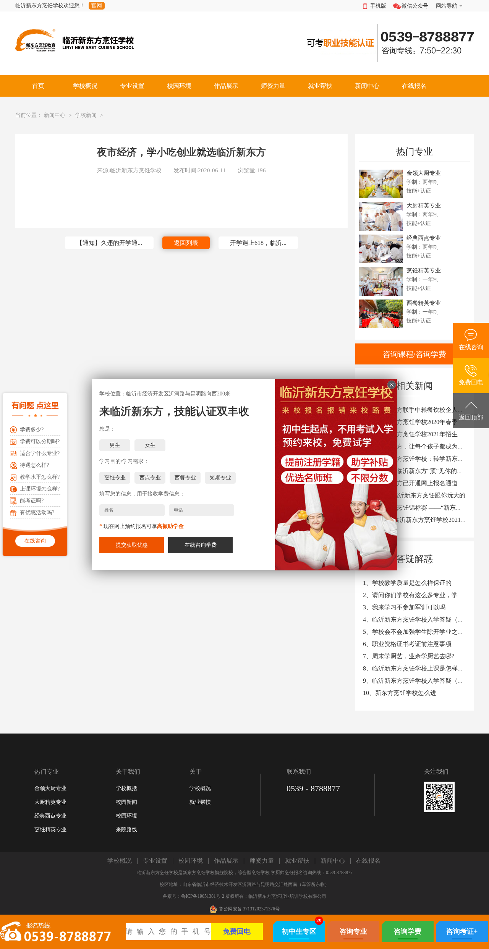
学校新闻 (86, 115)
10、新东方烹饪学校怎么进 (399, 693)
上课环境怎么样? (40, 489)
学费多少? (32, 429)
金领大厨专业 (50, 788)
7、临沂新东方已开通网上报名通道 (410, 483)
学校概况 (200, 788)
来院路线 (126, 829)
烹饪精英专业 (50, 829)
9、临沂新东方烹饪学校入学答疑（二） (416, 680)
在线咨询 (35, 541)
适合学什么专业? (40, 453)
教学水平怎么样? (40, 477)
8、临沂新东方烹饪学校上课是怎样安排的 (419, 668)
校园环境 (126, 816)
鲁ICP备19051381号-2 (202, 896)
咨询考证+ (462, 931)
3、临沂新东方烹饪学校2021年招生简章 (416, 434)
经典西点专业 (50, 816)
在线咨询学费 (201, 545)
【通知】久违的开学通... (109, 243)
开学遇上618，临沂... (258, 243)
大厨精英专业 (50, 802)
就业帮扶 (200, 802)
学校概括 (126, 788)
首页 (38, 86)
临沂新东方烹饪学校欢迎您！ (50, 5)
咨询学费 (407, 931)
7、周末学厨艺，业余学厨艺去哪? (408, 656)
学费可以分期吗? (40, 441)
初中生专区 (299, 931)
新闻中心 (54, 115)
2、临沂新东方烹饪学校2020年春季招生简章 (422, 422)
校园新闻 (126, 802)
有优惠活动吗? (37, 512)
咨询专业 (353, 931)
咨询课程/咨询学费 (414, 354)
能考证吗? (32, 501)
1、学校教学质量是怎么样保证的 (407, 583)
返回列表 (186, 243)
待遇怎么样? (34, 465)
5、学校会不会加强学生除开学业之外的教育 (422, 631)
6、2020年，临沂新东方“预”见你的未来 (416, 471)
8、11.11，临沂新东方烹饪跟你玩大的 (414, 495)
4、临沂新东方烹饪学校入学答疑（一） (416, 619)
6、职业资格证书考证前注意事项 (407, 644)
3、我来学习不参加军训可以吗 (404, 607)
